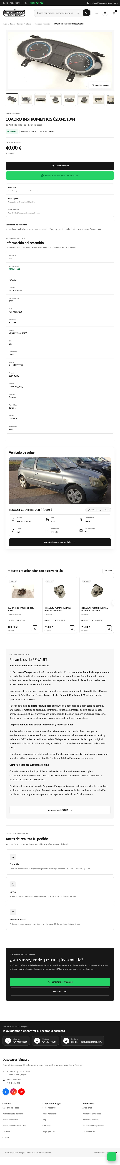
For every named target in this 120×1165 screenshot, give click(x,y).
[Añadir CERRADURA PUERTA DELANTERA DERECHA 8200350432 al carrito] (72, 628)
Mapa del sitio (88, 1131)
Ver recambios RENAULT (58, 810)
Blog (44, 1119)
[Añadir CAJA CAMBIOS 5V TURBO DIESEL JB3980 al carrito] (35, 628)
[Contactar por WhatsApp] (111, 1156)
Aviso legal (87, 1107)
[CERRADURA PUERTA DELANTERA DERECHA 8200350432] (59, 591)
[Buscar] (86, 12)
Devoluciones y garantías (93, 1125)
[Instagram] (13, 1091)
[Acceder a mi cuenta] (105, 13)
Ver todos (108, 571)
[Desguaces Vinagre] (14, 13)
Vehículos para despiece (12, 1113)
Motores (6, 1131)
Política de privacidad (91, 1113)
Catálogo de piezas (10, 1107)
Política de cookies (90, 1119)
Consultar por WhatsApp (62, 982)
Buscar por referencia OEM (14, 1125)
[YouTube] (21, 1091)
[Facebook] (5, 1091)
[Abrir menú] (96, 13)
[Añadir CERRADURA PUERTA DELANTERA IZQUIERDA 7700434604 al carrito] (109, 628)
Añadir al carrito (62, 166)
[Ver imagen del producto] (12, 99)
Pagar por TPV (48, 1131)
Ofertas (5, 1137)
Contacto (46, 1125)
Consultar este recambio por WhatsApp (62, 175)
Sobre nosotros (48, 1107)
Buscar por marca (10, 1119)
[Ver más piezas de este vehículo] (60, 480)
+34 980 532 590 (60, 991)
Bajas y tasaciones (50, 1113)
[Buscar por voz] (78, 13)
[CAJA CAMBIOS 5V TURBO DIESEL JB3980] (22, 591)
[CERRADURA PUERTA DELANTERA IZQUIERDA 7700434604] (96, 591)
